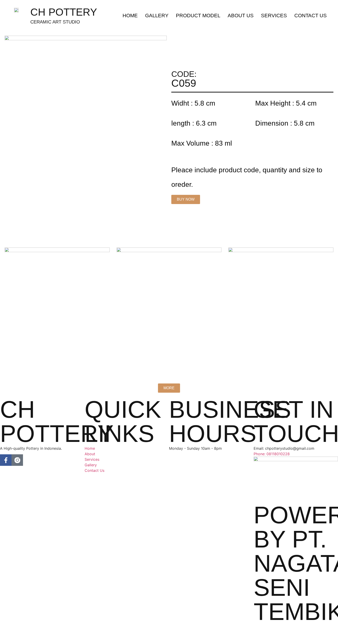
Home (130, 15)
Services (274, 15)
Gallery (157, 15)
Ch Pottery (63, 12)
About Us (241, 15)
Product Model (198, 15)
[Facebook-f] (5, 460)
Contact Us (310, 15)
